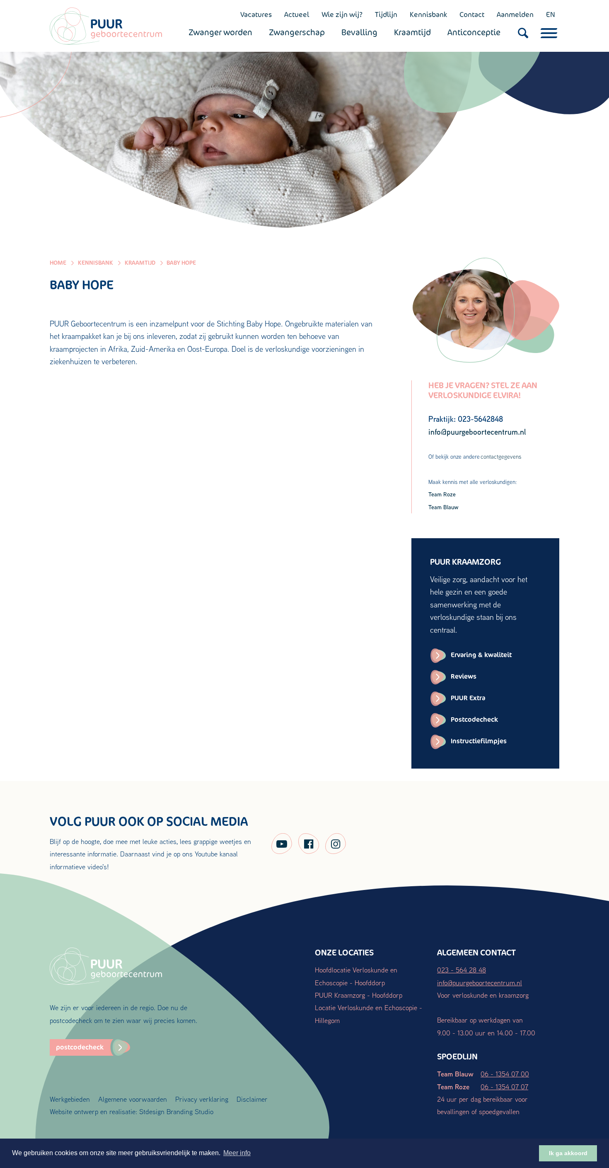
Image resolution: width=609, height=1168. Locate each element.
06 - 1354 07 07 (504, 1086)
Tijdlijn (386, 14)
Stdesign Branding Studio (176, 1111)
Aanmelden (515, 14)
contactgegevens (501, 456)
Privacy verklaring (201, 1099)
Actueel (296, 14)
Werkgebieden (70, 1099)
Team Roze (442, 494)
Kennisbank (428, 14)
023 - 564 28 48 (461, 969)
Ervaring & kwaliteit (481, 655)
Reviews (463, 676)
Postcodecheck (474, 719)
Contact (471, 14)
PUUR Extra (468, 698)
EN (550, 14)
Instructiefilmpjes (479, 741)
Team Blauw (443, 507)
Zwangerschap (297, 32)
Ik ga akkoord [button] (568, 1153)
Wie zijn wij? (341, 14)
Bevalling (359, 32)
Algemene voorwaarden (132, 1099)
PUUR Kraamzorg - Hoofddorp (358, 995)
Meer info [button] (237, 1152)
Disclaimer (252, 1099)
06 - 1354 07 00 (505, 1073)
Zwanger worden (220, 32)
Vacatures (256, 14)
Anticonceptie (473, 32)
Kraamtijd (412, 32)
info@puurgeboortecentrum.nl (479, 982)
